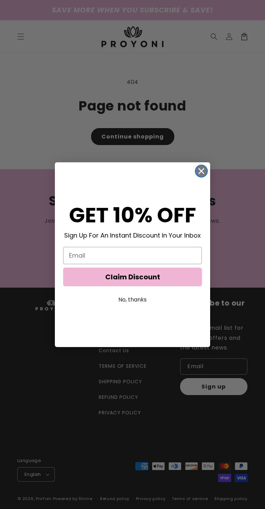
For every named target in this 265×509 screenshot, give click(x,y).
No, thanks (132, 300)
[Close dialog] (201, 171)
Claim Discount (132, 277)
